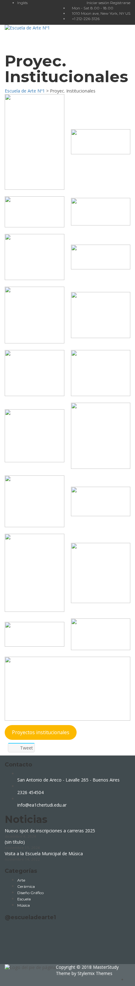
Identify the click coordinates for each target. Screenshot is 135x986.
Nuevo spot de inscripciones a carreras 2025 (50, 831)
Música (23, 905)
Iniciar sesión (98, 2)
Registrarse (120, 2)
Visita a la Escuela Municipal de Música (44, 853)
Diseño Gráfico (30, 892)
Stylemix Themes (95, 973)
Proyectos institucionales (40, 732)
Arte (21, 880)
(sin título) (15, 842)
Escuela (24, 899)
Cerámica (26, 886)
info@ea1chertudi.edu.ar (42, 805)
